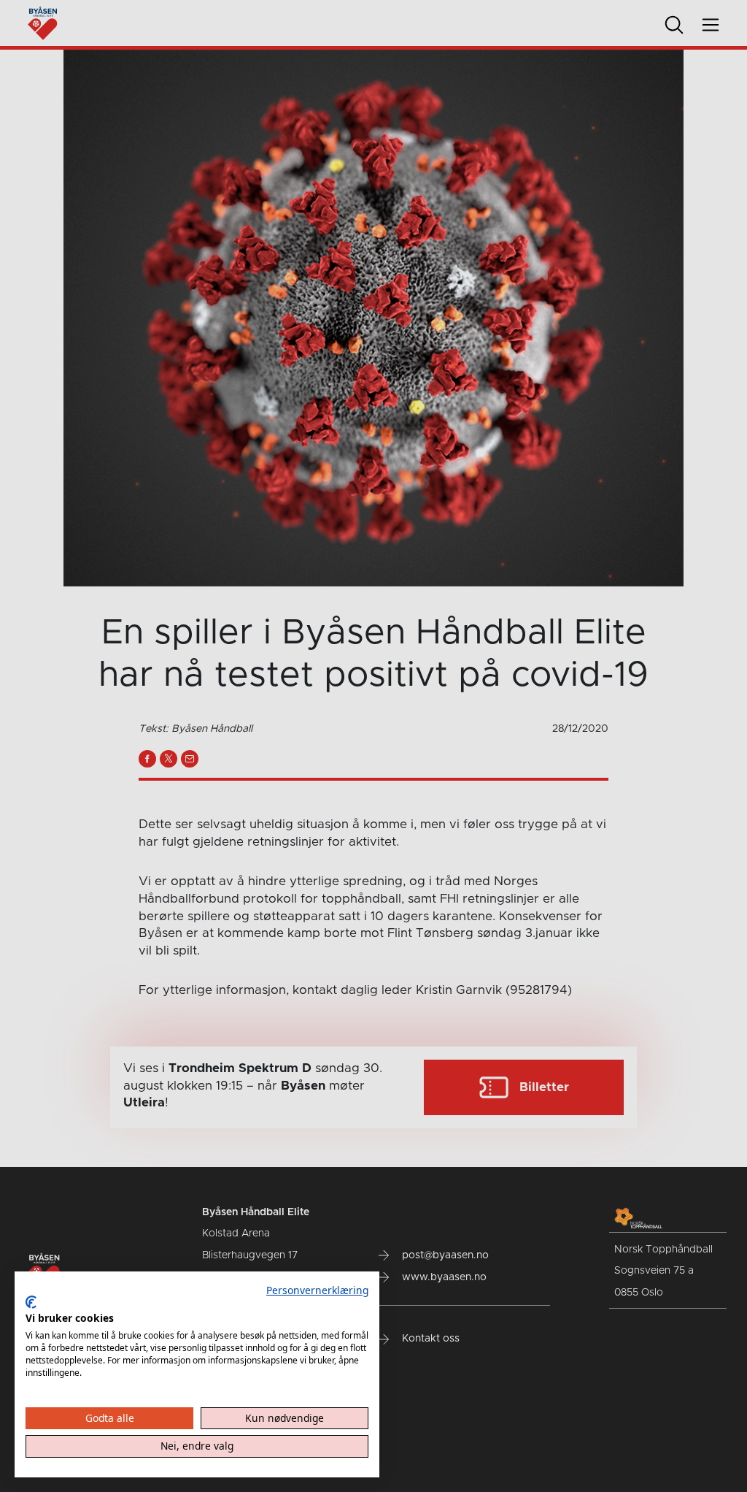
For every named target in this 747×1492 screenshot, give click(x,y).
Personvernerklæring (317, 1290)
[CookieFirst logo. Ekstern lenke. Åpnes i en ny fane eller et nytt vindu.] (31, 1302)
